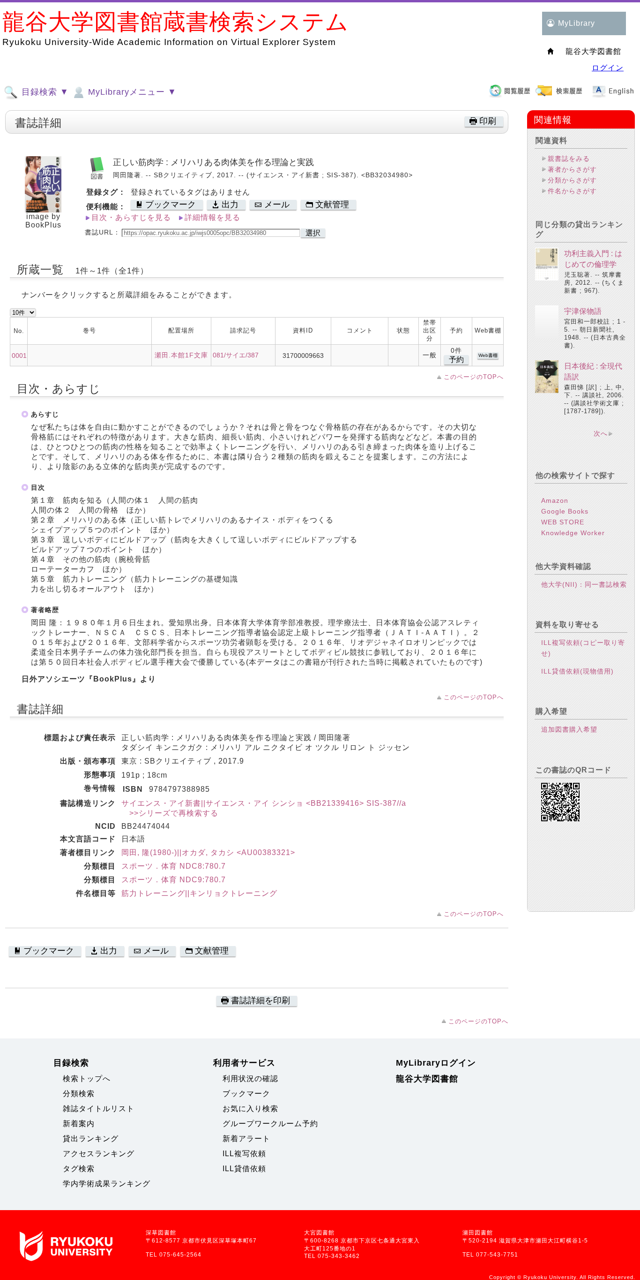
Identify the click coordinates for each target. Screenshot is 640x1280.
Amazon (554, 500)
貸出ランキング (91, 1139)
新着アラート (246, 1139)
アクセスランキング (98, 1154)
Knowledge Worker (573, 533)
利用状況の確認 (250, 1079)
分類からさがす (572, 180)
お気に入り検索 (250, 1109)
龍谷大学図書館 (427, 1078)
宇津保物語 (583, 311)
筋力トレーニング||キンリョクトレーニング (199, 893)
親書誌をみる (569, 158)
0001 (19, 355)
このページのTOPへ (474, 376)
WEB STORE (562, 522)
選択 (312, 233)
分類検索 (79, 1094)
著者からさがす (572, 169)
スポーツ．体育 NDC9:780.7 (173, 880)
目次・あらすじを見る (131, 217)
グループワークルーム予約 (270, 1124)
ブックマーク (246, 1094)
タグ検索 (79, 1169)
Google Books (564, 511)
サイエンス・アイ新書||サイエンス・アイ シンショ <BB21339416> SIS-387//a (263, 803)
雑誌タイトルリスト (98, 1109)
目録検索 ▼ (44, 92)
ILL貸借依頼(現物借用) (577, 671)
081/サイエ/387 (236, 355)
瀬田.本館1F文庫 (181, 355)
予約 (456, 360)
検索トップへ (87, 1079)
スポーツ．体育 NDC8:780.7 (173, 866)
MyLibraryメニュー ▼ (131, 92)
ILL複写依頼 (244, 1154)
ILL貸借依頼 (244, 1169)
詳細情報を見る (212, 217)
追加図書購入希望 (569, 729)
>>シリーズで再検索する (169, 813)
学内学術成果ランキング (106, 1184)
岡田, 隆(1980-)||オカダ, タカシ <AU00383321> (208, 852)
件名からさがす (572, 191)
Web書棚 (488, 355)
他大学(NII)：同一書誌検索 (584, 584)
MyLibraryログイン (436, 1063)
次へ (601, 433)
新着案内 (79, 1124)
